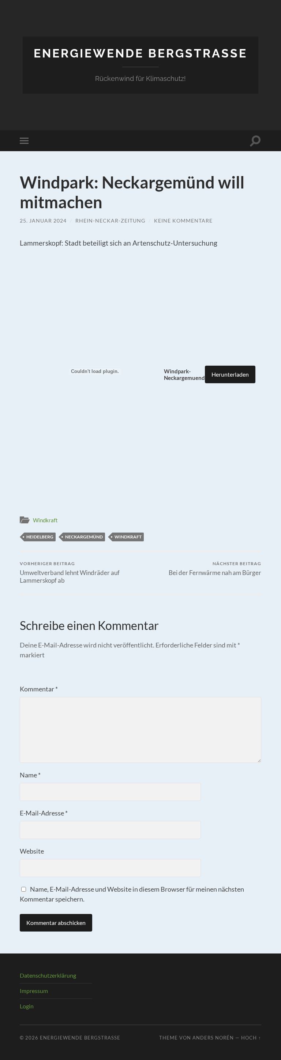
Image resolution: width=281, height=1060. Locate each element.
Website (32, 851)
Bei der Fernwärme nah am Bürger (215, 568)
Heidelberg (39, 537)
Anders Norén (213, 1038)
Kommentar (39, 689)
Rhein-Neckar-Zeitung (110, 220)
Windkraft (45, 520)
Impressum (34, 990)
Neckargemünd (84, 537)
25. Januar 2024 (43, 220)
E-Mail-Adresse (44, 813)
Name (30, 775)
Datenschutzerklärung (48, 975)
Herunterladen (230, 374)
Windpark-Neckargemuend (184, 374)
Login (27, 1006)
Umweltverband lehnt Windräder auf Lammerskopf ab (70, 572)
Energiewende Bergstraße (140, 53)
